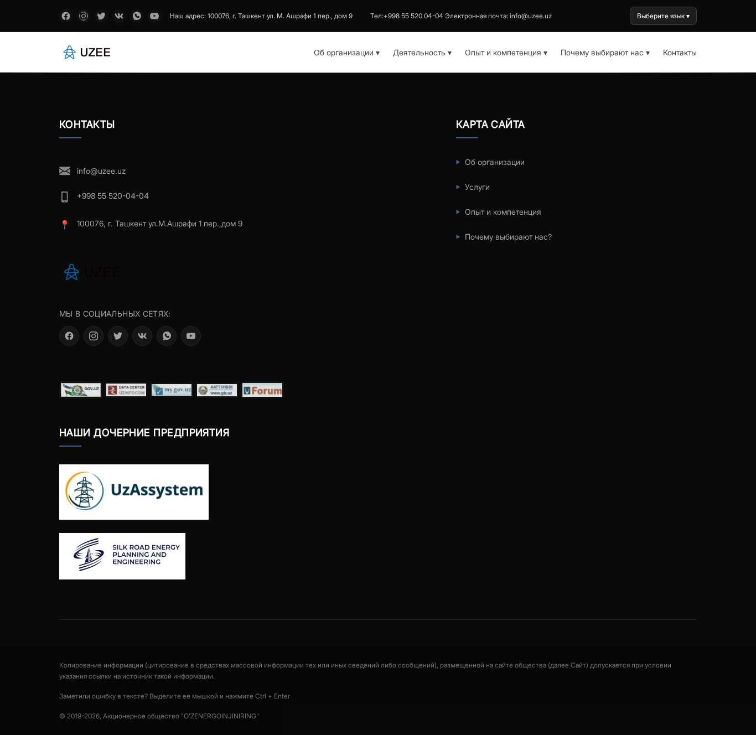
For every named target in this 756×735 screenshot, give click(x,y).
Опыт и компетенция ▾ (506, 52)
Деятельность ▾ (422, 52)
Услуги (477, 186)
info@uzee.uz (101, 170)
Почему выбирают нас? (508, 236)
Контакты (680, 52)
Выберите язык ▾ (663, 16)
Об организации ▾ (347, 52)
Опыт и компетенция (503, 211)
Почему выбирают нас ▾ (605, 52)
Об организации (495, 162)
